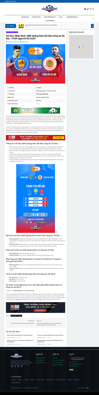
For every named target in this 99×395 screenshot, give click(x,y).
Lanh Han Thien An (13, 42)
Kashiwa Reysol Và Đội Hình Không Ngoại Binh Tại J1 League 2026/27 (41, 25)
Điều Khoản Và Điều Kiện (59, 360)
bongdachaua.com (75, 366)
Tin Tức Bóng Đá (40, 360)
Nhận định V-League (16, 315)
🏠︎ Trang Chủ (25, 17)
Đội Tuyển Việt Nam (16, 382)
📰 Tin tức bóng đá (49, 20)
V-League (26, 379)
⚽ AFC (60, 17)
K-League (13, 379)
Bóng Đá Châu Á (20, 299)
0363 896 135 (74, 361)
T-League (32, 379)
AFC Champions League (60, 379)
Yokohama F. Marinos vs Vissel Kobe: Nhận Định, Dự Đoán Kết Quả (20, 341)
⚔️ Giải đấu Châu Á (36, 17)
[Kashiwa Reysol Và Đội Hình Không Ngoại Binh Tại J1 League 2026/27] (21, 26)
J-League (20, 379)
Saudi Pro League (40, 379)
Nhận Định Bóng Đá (41, 358)
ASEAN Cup (76, 379)
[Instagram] (18, 366)
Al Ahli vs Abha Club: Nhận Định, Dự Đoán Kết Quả (19, 335)
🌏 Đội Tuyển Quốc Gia (49, 17)
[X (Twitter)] (21, 366)
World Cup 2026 (50, 379)
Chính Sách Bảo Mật (58, 362)
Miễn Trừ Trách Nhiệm (58, 364)
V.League (8, 121)
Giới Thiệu (56, 358)
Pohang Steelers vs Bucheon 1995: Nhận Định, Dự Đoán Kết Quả (49, 341)
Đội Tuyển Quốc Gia (41, 362)
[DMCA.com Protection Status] (71, 370)
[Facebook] (12, 366)
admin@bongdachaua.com (77, 364)
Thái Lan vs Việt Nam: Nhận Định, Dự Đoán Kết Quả (50, 335)
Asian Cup (70, 379)
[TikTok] (15, 366)
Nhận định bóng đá (12, 32)
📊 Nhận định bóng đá (71, 17)
